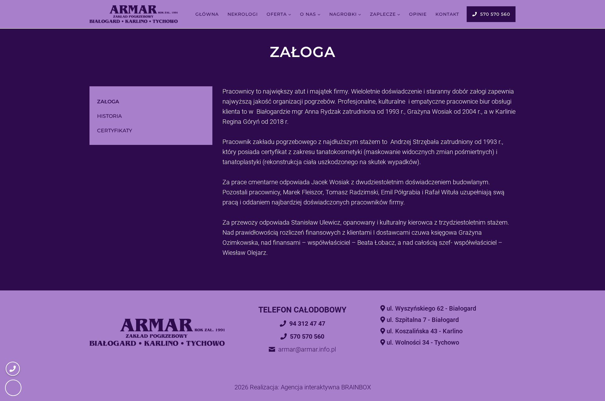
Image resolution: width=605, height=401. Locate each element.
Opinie (418, 14)
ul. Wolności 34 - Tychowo (423, 342)
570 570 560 (495, 14)
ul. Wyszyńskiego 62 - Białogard (431, 308)
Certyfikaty (114, 131)
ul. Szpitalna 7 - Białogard (423, 320)
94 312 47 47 (307, 323)
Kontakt (447, 14)
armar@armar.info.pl (307, 349)
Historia (109, 116)
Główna (207, 14)
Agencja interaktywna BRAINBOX (326, 387)
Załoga (108, 102)
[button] (13, 388)
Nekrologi (243, 14)
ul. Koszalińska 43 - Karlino (425, 331)
